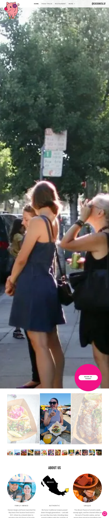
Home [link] (36, 4)
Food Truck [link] (47, 4)
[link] (16, 3)
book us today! (88, 378)
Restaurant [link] (60, 4)
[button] (72, 4)
